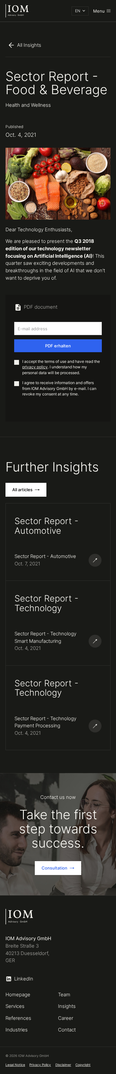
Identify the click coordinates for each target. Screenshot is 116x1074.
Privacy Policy (40, 1065)
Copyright (83, 1065)
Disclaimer (63, 1065)
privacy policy (35, 367)
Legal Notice (15, 1065)
